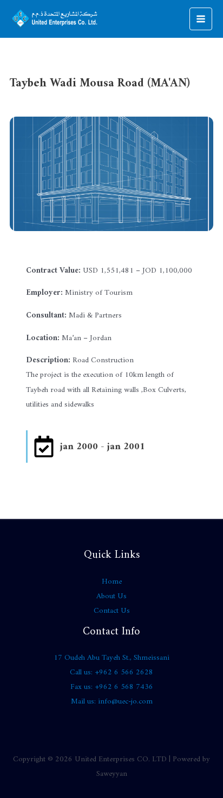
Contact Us (112, 611)
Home (112, 582)
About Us (111, 596)
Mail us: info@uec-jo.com (112, 701)
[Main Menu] (200, 19)
